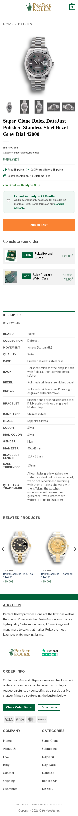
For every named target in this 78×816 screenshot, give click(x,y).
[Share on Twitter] (53, 294)
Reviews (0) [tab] (11, 323)
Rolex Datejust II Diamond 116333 (57, 575)
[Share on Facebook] (48, 294)
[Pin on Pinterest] (62, 294)
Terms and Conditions (46, 804)
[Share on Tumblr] (67, 294)
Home (8, 24)
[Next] (74, 557)
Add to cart (39, 225)
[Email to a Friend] (57, 294)
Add (28, 255)
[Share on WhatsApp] (43, 294)
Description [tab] (12, 315)
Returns (22, 804)
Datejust (26, 24)
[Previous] (3, 557)
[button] (5, 7)
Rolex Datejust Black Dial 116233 (18, 575)
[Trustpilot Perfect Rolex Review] (50, 652)
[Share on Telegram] (72, 294)
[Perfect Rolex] (39, 7)
